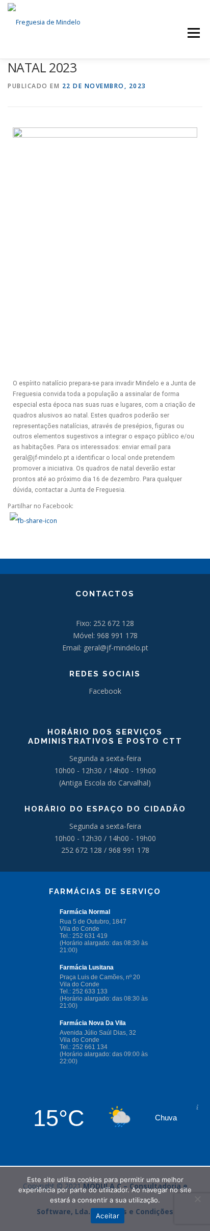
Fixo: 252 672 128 (105, 623)
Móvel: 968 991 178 (105, 635)
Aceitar (107, 1216)
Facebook (105, 691)
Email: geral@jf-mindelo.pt (105, 647)
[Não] (197, 1199)
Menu (193, 33)
